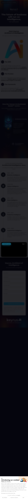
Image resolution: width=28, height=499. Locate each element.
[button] (14, 249)
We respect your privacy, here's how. (8, 493)
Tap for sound (7, 243)
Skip (23, 243)
